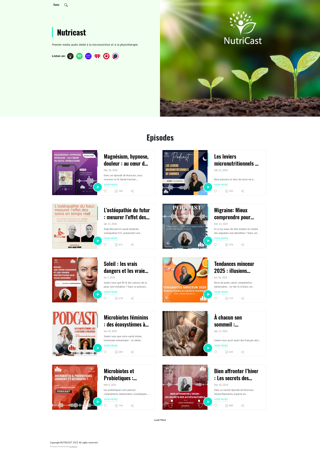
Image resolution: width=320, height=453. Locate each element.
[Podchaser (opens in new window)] (115, 56)
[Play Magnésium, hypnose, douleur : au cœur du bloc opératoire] (97, 187)
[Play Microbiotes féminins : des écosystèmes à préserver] (97, 348)
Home (56, 5)
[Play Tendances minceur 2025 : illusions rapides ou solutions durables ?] (208, 294)
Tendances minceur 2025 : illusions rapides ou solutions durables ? (235, 267)
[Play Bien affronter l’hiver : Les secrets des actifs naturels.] (208, 401)
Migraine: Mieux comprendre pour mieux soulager (232, 213)
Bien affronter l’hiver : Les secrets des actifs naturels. (236, 374)
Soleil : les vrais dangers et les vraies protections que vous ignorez (125, 267)
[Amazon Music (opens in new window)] (88, 56)
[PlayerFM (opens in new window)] (106, 56)
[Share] (132, 191)
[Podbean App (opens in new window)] (70, 56)
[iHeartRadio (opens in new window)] (97, 56)
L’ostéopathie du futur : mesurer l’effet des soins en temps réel (127, 213)
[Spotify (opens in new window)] (79, 56)
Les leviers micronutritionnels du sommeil (237, 160)
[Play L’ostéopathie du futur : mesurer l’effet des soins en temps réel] (97, 240)
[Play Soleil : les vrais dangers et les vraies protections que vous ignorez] (97, 294)
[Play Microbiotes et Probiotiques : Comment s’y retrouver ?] (97, 401)
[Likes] (105, 191)
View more (111, 184)
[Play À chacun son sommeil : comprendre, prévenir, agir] (208, 348)
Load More (160, 420)
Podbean (73, 446)
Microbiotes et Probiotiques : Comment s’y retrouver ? (119, 374)
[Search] (66, 4)
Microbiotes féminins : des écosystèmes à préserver (126, 321)
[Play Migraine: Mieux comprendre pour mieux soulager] (208, 240)
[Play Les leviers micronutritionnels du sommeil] (208, 187)
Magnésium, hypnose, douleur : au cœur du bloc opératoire (126, 160)
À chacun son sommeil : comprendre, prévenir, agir (237, 321)
